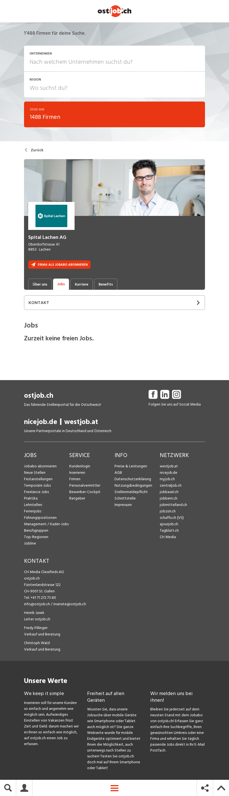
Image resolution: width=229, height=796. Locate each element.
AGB (118, 472)
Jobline (30, 543)
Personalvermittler (84, 485)
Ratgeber (77, 498)
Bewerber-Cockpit (85, 492)
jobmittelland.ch (173, 504)
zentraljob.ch (171, 485)
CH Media (168, 537)
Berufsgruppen (36, 530)
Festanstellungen (38, 479)
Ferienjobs (32, 511)
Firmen (74, 479)
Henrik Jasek (34, 612)
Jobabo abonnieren (40, 466)
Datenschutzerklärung (133, 479)
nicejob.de (40, 422)
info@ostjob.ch (37, 604)
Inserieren (77, 472)
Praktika (31, 498)
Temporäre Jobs (37, 485)
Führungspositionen (40, 517)
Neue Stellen (35, 472)
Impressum (123, 504)
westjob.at (81, 422)
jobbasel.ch (169, 492)
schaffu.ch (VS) (172, 517)
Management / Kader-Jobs (46, 524)
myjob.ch (167, 479)
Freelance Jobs (36, 492)
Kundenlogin (79, 466)
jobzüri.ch (168, 511)
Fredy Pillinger (35, 628)
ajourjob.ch (169, 524)
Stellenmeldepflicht (131, 492)
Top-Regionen (36, 537)
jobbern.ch (168, 498)
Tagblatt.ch (169, 530)
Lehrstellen (33, 504)
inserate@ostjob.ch (69, 604)
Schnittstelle (125, 498)
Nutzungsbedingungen (133, 485)
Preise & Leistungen (131, 466)
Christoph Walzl (37, 643)
